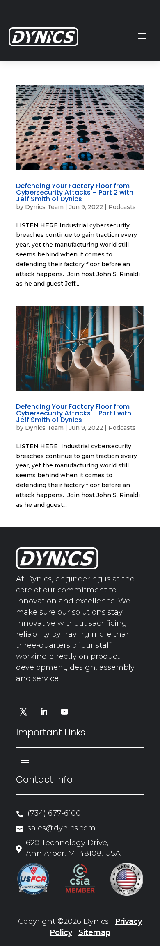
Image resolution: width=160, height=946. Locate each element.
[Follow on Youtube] (64, 711)
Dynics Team (44, 207)
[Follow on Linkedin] (44, 711)
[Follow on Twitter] (23, 711)
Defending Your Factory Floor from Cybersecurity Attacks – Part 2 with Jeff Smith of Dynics (74, 192)
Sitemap (94, 932)
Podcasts (122, 207)
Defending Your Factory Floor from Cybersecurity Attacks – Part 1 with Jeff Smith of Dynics (73, 413)
